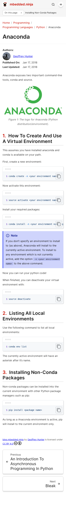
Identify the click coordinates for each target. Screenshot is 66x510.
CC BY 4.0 (8, 443)
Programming (21, 22)
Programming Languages (18, 27)
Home (6, 22)
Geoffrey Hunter (23, 56)
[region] (33, 176)
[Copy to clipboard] (59, 176)
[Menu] (60, 4)
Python (40, 27)
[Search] (53, 4)
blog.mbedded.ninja (13, 439)
